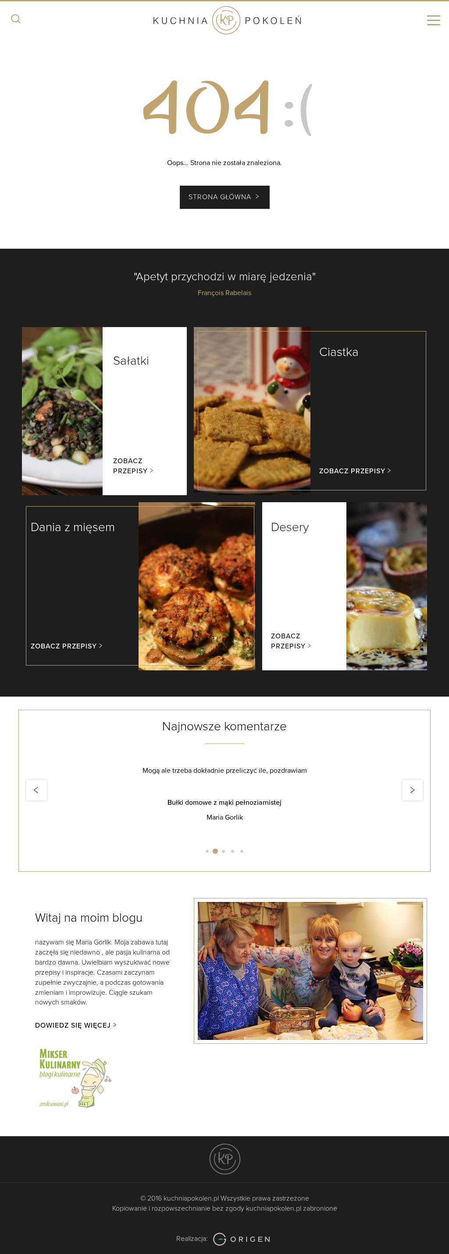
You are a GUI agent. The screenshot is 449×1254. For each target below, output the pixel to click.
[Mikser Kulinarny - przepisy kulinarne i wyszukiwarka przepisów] (74, 1076)
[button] (36, 790)
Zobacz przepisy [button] (130, 466)
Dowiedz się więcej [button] (73, 1025)
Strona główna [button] (221, 197)
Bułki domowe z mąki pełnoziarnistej (224, 802)
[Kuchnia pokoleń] (224, 21)
